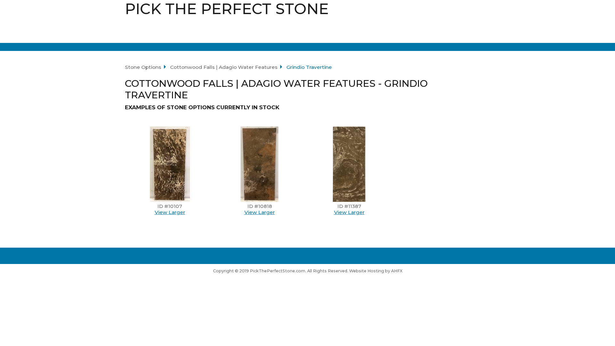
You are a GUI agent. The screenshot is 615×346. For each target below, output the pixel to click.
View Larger (170, 212)
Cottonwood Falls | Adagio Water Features (223, 67)
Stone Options (143, 67)
